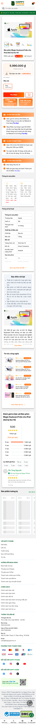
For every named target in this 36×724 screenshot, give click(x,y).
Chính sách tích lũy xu (8, 609)
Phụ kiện (12, 12)
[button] (30, 30)
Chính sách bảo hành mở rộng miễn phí (14, 600)
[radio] (7, 86)
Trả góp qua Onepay (7, 569)
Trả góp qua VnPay (7, 572)
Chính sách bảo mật (7, 590)
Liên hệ (3, 548)
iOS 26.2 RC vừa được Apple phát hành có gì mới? (23, 378)
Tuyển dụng (5, 551)
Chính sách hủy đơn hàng (9, 606)
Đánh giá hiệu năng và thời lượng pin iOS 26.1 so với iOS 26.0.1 (23, 397)
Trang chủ (5, 12)
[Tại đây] (17, 171)
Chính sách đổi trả (7, 596)
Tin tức (3, 557)
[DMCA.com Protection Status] (26, 714)
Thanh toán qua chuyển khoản (11, 581)
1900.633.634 (5, 625)
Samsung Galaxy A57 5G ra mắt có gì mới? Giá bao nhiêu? (23, 369)
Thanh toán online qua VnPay (10, 575)
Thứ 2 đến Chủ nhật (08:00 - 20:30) (13, 620)
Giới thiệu (4, 544)
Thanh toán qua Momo (8, 578)
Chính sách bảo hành (8, 593)
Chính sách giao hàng (8, 603)
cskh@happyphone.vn (8, 641)
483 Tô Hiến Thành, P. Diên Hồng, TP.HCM (15, 635)
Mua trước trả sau (6, 566)
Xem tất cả (32, 492)
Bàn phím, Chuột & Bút (22, 12)
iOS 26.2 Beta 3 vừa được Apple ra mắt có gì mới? (22, 387)
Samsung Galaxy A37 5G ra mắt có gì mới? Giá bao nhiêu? (23, 361)
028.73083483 (6, 630)
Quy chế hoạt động (7, 554)
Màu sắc (6, 81)
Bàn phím (32, 12)
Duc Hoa (19, 358)
